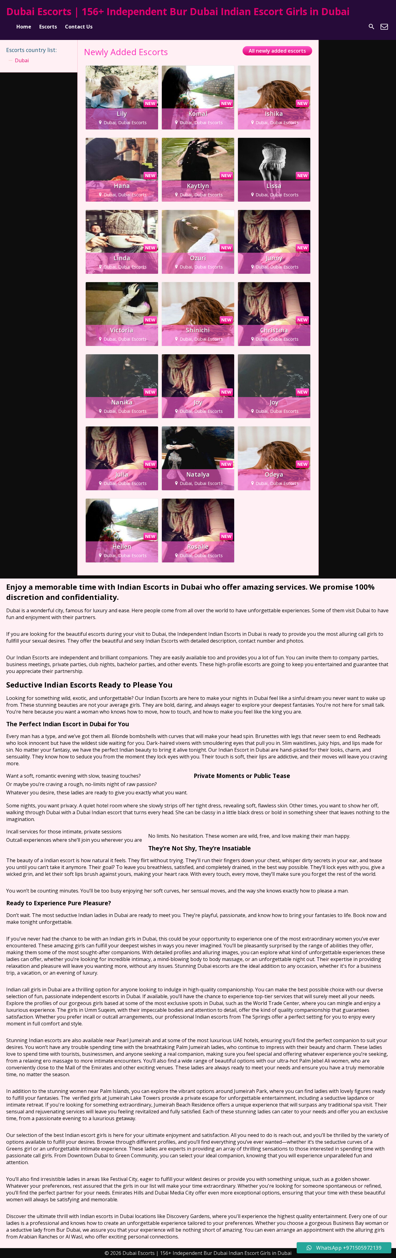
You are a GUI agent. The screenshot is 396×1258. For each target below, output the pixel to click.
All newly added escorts (277, 50)
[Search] (371, 26)
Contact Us (79, 26)
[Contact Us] (384, 26)
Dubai (22, 60)
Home (23, 26)
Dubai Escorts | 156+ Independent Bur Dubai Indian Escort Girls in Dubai (178, 11)
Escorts (48, 26)
